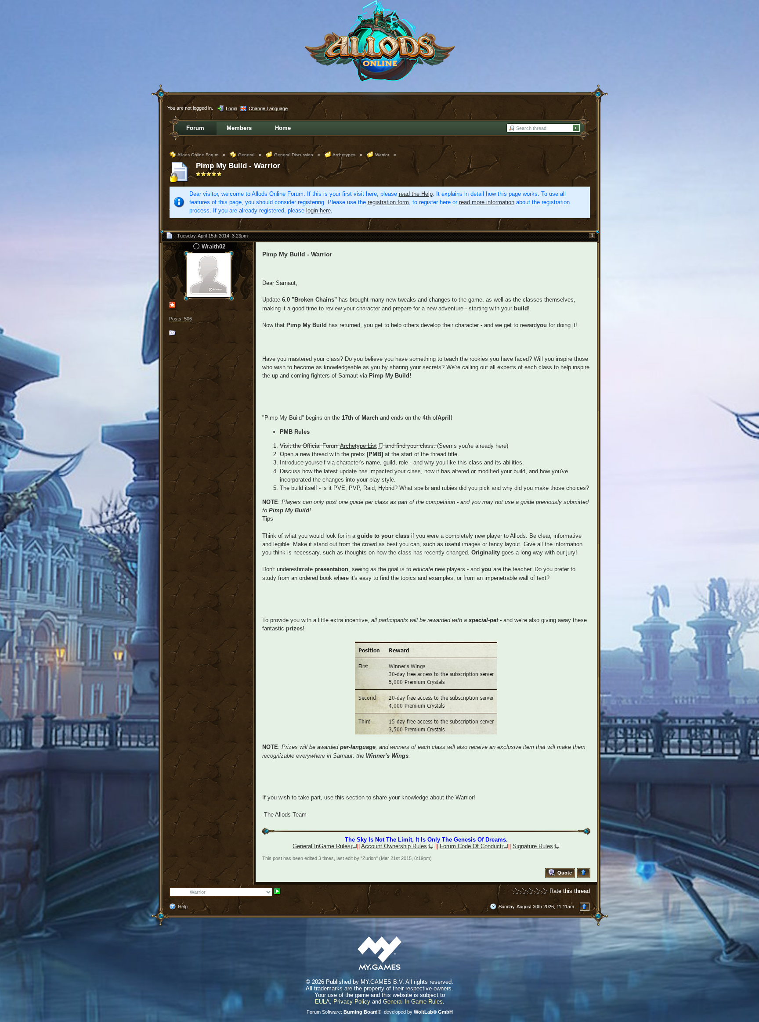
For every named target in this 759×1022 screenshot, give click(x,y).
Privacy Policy (351, 1001)
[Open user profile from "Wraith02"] (209, 275)
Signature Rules (533, 846)
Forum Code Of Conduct (471, 846)
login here (318, 210)
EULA (322, 1001)
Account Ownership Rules (394, 846)
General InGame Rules (322, 846)
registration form (388, 202)
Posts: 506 (180, 318)
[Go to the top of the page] (584, 873)
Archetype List (358, 446)
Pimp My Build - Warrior (238, 166)
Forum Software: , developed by (380, 1012)
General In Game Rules (413, 1001)
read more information (486, 202)
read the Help (416, 194)
